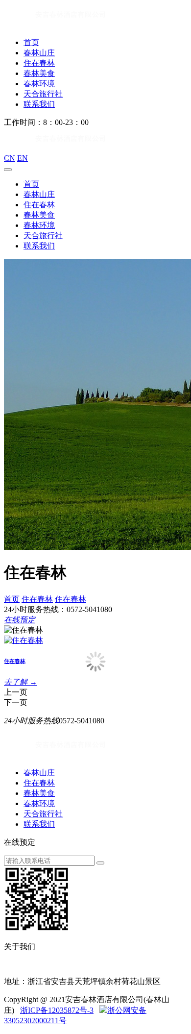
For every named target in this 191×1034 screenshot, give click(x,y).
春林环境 (39, 83)
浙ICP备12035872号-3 (57, 1010)
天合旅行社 (43, 94)
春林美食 (39, 73)
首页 (31, 42)
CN (9, 158)
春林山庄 (39, 53)
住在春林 (39, 63)
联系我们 (39, 104)
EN (22, 158)
